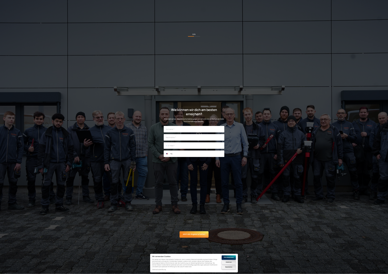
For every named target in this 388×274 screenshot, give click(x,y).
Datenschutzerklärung (159, 269)
